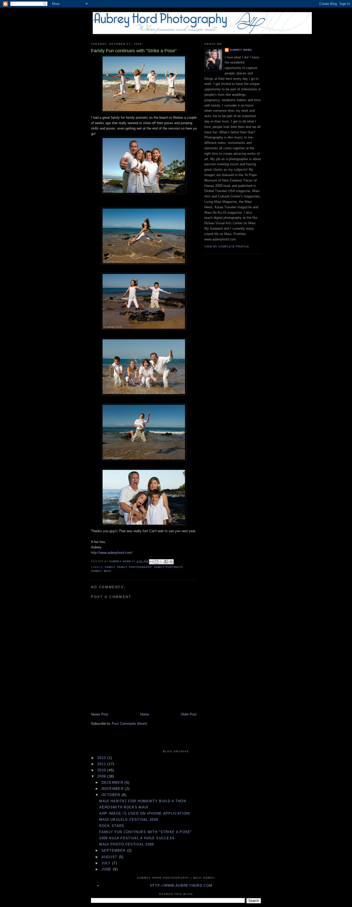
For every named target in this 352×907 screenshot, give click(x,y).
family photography (134, 567)
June (107, 869)
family (110, 567)
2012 (102, 758)
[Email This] (151, 561)
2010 (102, 770)
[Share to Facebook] (166, 561)
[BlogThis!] (156, 561)
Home (144, 714)
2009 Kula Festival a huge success (137, 838)
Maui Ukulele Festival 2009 (128, 820)
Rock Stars (111, 826)
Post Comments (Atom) (129, 723)
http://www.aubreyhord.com (181, 885)
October (112, 795)
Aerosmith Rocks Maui (123, 807)
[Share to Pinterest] (171, 561)
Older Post (189, 714)
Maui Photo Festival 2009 (126, 844)
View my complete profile (226, 246)
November (113, 789)
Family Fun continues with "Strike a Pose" (145, 832)
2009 (102, 776)
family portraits (168, 567)
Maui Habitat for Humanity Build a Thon (142, 801)
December (113, 782)
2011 (102, 764)
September (114, 850)
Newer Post (99, 714)
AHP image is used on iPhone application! (144, 813)
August (110, 857)
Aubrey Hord (241, 49)
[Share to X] (161, 561)
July (107, 863)
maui (107, 570)
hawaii (96, 570)
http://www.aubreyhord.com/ (111, 553)
